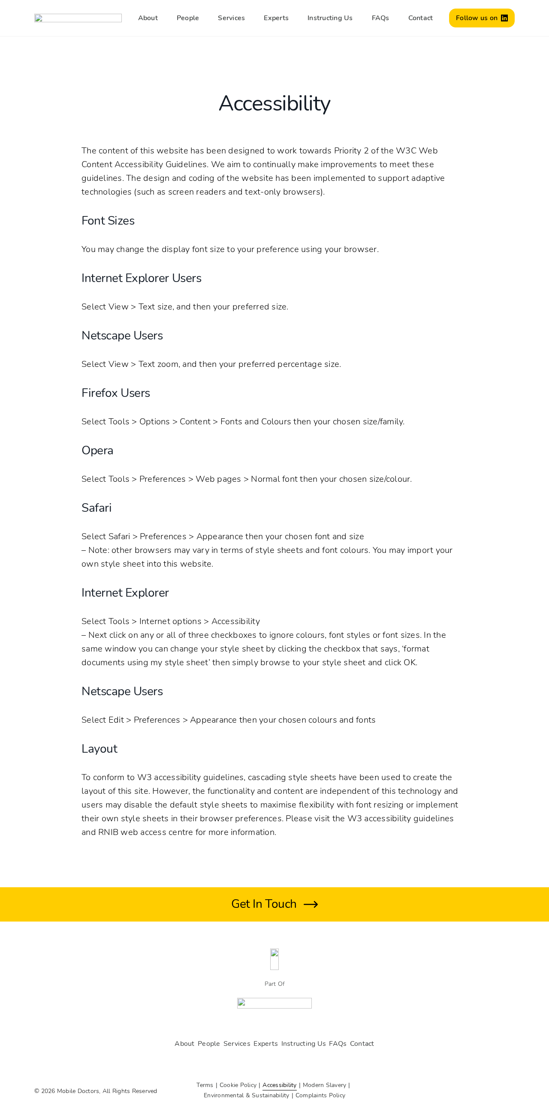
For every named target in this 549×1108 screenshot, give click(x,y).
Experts (276, 18)
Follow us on (477, 18)
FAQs (380, 18)
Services (231, 18)
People (188, 18)
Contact (420, 18)
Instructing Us (330, 18)
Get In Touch (263, 904)
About (148, 18)
